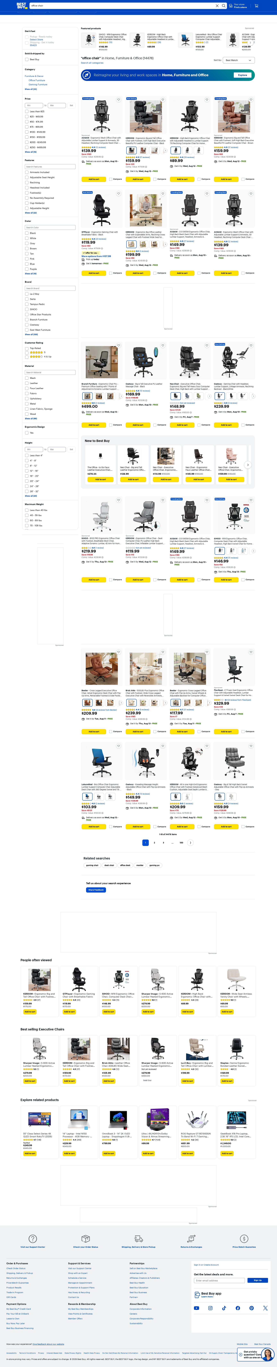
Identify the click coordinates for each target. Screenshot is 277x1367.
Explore (242, 75)
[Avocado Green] (143, 703)
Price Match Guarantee (17, 1282)
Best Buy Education (139, 1287)
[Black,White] (220, 396)
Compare (117, 179)
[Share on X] (265, 1308)
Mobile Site (242, 1344)
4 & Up (47, 356)
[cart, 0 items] (256, 6)
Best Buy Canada (262, 1344)
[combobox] (239, 60)
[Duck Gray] (231, 551)
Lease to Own (12, 1318)
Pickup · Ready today (41, 36)
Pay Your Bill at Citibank (17, 1313)
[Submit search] (224, 6)
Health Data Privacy (92, 1353)
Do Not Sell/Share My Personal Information (120, 1353)
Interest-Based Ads (54, 1353)
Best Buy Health (137, 1282)
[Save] (118, 99)
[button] (238, 6)
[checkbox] (92, 865)
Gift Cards (11, 1297)
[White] (154, 150)
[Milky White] (131, 703)
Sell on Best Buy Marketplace (143, 1268)
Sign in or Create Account (206, 1265)
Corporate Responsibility (141, 1318)
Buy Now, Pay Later (15, 1323)
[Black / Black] (99, 396)
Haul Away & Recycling (79, 1292)
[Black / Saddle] (110, 396)
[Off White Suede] (198, 703)
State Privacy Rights (73, 1353)
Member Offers (75, 1318)
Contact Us (73, 1297)
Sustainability (136, 1323)
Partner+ (134, 1297)
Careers (133, 1313)
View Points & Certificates (80, 1313)
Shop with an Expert (78, 1273)
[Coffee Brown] (154, 703)
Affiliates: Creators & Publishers (145, 1278)
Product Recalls (13, 1287)
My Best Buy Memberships (80, 1309)
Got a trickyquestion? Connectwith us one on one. (246, 1354)
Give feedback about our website (48, 1344)
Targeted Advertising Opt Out (194, 1353)
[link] (31, 1000)
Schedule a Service (77, 1278)
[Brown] (143, 150)
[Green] (143, 244)
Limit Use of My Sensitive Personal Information (160, 1353)
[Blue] (187, 396)
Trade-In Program (14, 1292)
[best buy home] (22, 6)
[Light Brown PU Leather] (87, 703)
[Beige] (231, 797)
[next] (254, 991)
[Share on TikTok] (224, 1308)
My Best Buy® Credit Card (18, 1309)
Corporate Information (141, 1309)
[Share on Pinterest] (251, 1308)
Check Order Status (15, 1268)
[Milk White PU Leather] (110, 703)
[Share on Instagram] (210, 1308)
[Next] (165, 150)
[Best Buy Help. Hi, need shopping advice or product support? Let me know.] (268, 1354)
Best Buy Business (138, 1292)
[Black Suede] (176, 703)
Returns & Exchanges (16, 1278)
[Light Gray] (198, 150)
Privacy (41, 1353)
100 (181, 842)
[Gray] (243, 396)
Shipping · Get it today (42, 42)
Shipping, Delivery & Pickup (19, 1273)
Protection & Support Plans (81, 1287)
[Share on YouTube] (196, 1308)
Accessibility (11, 1353)
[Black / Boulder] (87, 396)
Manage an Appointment (80, 1282)
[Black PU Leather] (99, 703)
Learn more (207, 1296)
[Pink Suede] (187, 703)
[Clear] (217, 6)
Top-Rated (35, 348)
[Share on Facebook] (237, 1308)
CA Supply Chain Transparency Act (223, 1353)
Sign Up (258, 1280)
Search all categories (92, 62)
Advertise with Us (138, 1273)
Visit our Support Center (80, 1268)
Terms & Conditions (27, 1353)
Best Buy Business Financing (20, 1328)
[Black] (131, 150)
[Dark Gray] (187, 150)
